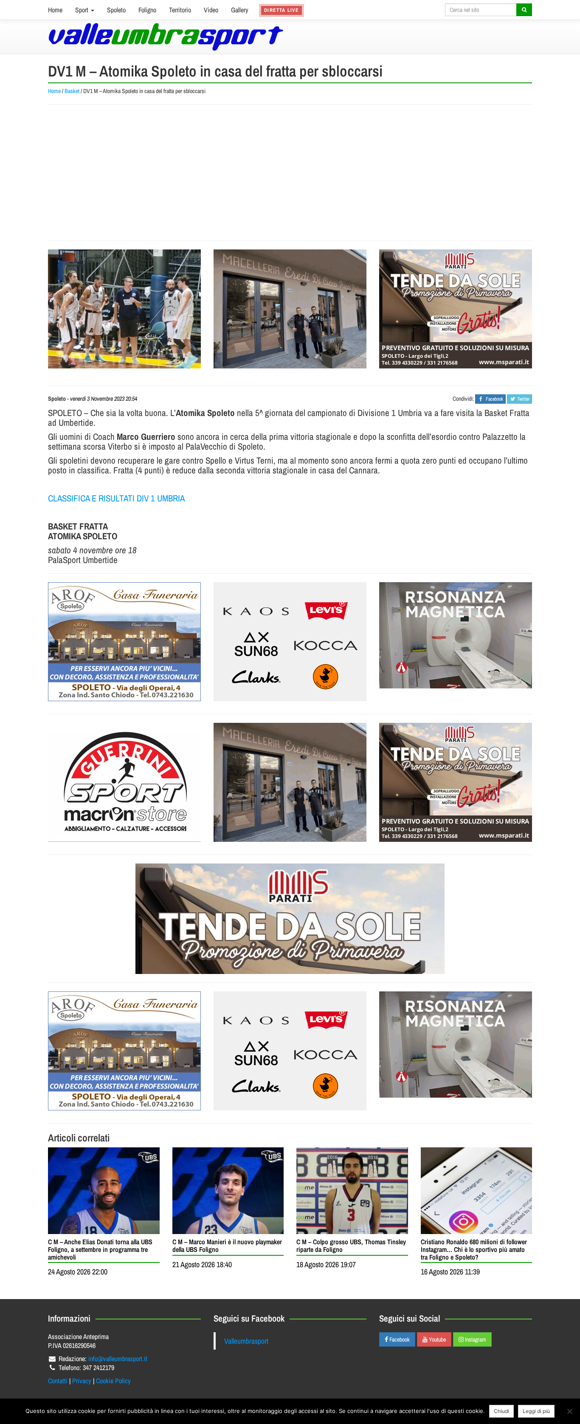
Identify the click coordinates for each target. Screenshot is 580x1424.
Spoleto (116, 9)
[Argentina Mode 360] (290, 641)
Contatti (58, 1380)
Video (211, 9)
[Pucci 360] (290, 308)
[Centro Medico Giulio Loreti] (455, 635)
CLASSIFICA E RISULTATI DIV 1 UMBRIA (116, 498)
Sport (82, 9)
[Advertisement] (290, 172)
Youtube (437, 1339)
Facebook (399, 1339)
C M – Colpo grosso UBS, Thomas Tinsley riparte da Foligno (351, 1245)
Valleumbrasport (246, 1341)
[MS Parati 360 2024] (455, 308)
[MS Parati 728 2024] (290, 918)
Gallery (239, 9)
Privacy (81, 1380)
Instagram (475, 1339)
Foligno (147, 9)
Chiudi (501, 1411)
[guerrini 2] (124, 782)
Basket (72, 91)
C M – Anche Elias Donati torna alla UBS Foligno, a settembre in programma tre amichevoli (100, 1249)
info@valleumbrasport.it (117, 1358)
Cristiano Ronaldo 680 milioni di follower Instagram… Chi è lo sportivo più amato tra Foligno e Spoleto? (474, 1249)
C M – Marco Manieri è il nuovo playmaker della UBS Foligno (227, 1245)
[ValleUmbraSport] (166, 37)
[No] (569, 1411)
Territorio (180, 9)
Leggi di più (536, 1411)
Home (55, 9)
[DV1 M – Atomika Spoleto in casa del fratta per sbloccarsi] (124, 308)
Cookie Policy (113, 1380)
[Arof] (124, 641)
